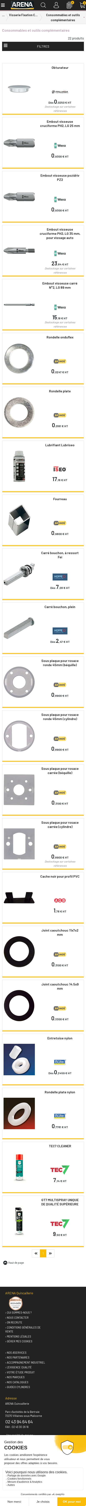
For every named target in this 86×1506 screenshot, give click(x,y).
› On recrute (13, 1322)
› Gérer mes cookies (18, 1341)
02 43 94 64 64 (19, 1421)
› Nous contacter (17, 1317)
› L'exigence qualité (18, 1367)
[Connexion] (56, 5)
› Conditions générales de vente (23, 1329)
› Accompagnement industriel (25, 1362)
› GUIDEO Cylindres (17, 1387)
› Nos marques (15, 1377)
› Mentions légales (18, 1336)
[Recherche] (43, 5)
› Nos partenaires (17, 1357)
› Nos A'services (16, 1352)
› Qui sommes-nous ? (18, 1312)
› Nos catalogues (16, 1382)
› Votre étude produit (20, 1372)
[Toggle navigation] (2, 5)
